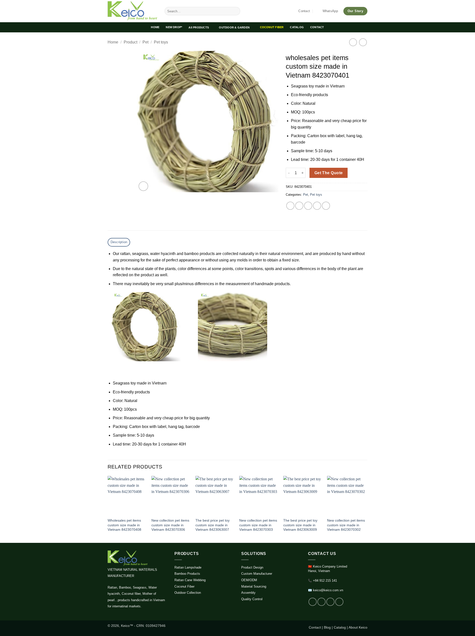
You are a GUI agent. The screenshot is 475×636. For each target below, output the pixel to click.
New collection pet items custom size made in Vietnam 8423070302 (346, 524)
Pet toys (161, 42)
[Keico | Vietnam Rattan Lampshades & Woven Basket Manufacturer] (132, 11)
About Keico (358, 627)
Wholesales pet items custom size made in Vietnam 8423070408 (124, 524)
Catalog (340, 627)
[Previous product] (363, 42)
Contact (315, 627)
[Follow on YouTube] (339, 602)
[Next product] (353, 42)
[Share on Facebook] (290, 206)
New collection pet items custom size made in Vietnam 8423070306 (170, 524)
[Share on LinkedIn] (326, 206)
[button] (143, 186)
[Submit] (236, 11)
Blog (327, 627)
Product (130, 42)
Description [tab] (119, 242)
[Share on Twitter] (299, 206)
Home (113, 42)
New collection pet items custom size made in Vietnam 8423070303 (258, 524)
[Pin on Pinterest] (317, 206)
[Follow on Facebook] (313, 602)
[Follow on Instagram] (321, 602)
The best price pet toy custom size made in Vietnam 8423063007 (212, 524)
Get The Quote (328, 173)
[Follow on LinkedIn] (330, 602)
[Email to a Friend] (308, 206)
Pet (145, 42)
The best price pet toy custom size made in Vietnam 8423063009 (300, 524)
